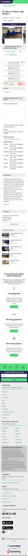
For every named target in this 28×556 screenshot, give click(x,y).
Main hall (13, 24)
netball (4, 20)
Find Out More (14, 306)
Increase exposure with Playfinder (11, 450)
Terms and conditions (7, 412)
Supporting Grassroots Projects (10, 482)
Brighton (4, 431)
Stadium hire (5, 499)
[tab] (14, 98)
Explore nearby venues (9, 5)
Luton (16, 436)
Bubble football (6, 501)
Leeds (3, 434)
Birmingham (5, 428)
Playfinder (4, 392)
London (4, 436)
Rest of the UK (6, 442)
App (3, 400)
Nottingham (18, 439)
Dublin (16, 431)
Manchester (5, 439)
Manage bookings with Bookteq (10, 460)
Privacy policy (6, 415)
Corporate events (6, 493)
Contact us (5, 409)
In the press (5, 397)
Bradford (17, 428)
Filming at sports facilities (9, 496)
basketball (10, 20)
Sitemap (4, 417)
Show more (6, 204)
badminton (5, 18)
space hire (12, 18)
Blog (3, 403)
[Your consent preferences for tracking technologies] (25, 553)
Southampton (18, 442)
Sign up (14, 380)
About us (4, 394)
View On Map (14, 224)
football (18, 18)
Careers (4, 406)
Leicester (17, 434)
